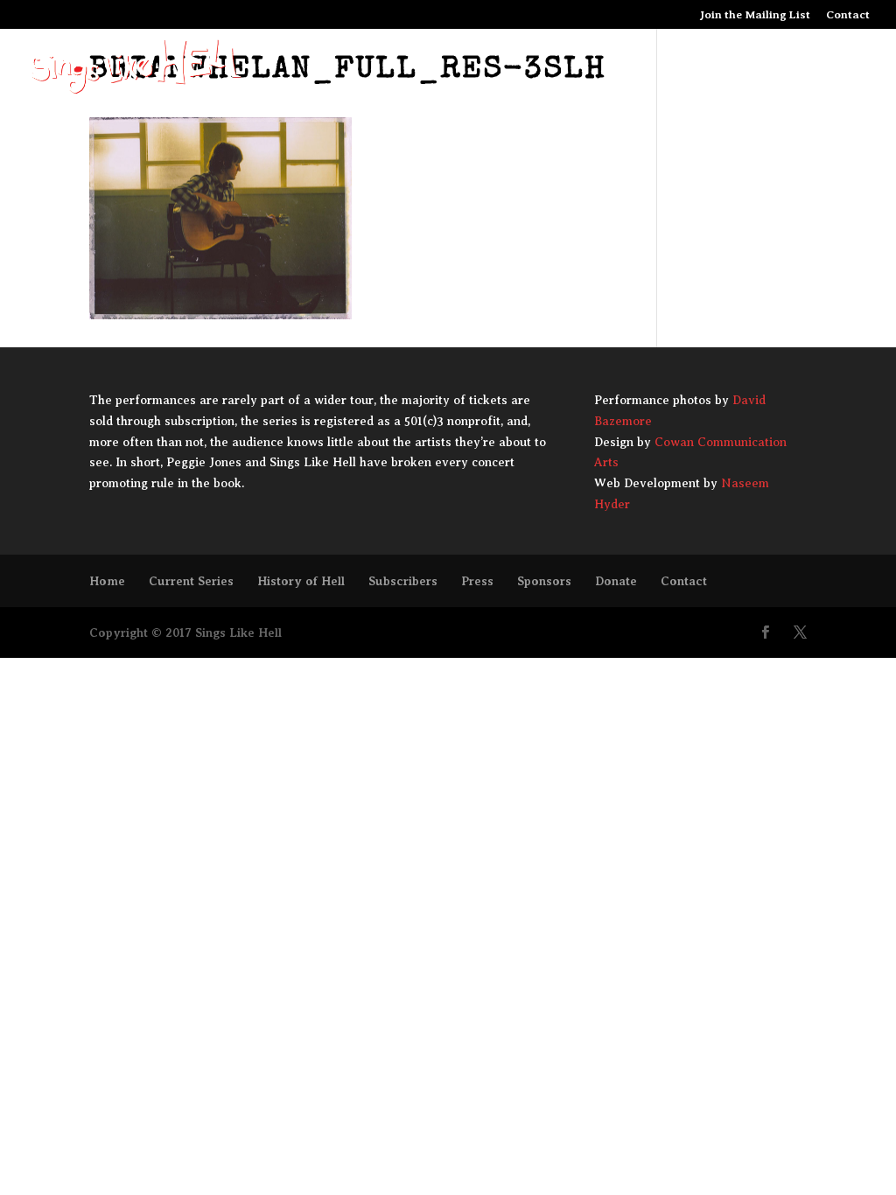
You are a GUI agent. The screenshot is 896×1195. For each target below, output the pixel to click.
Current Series (191, 581)
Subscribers (403, 581)
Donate (616, 581)
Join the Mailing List (755, 15)
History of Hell (301, 581)
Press (477, 581)
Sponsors (544, 581)
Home (107, 581)
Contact (848, 15)
